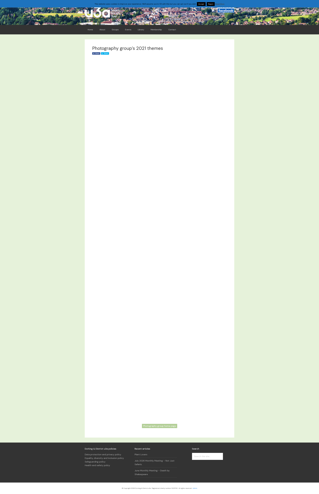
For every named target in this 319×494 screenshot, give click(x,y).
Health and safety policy (97, 465)
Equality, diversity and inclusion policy (104, 458)
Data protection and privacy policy (103, 454)
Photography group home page (159, 425)
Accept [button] (201, 4)
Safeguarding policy (95, 461)
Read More (219, 4)
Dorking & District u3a (107, 12)
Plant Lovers (141, 454)
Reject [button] (210, 4)
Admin (195, 488)
